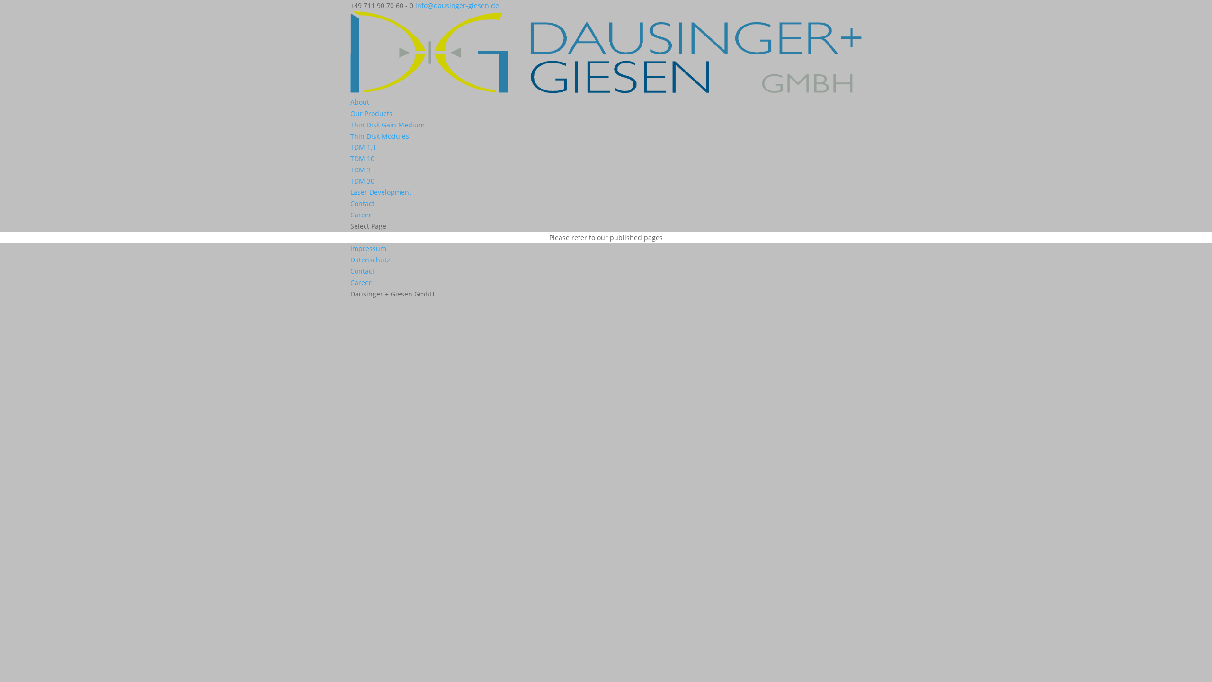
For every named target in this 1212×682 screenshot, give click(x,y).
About (359, 102)
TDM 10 (362, 158)
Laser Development (380, 192)
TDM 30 (362, 181)
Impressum (368, 248)
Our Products (371, 113)
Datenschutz (370, 259)
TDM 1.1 (363, 147)
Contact (362, 203)
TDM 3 (360, 169)
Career (361, 214)
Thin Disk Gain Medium (387, 124)
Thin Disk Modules (379, 136)
